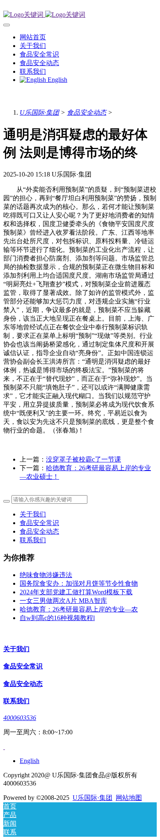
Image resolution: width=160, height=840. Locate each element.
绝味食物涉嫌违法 (46, 574)
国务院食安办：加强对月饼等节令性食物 (79, 583)
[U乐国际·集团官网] (80, 15)
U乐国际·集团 (39, 112)
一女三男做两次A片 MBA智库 (63, 600)
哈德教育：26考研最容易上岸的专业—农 (79, 609)
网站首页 (33, 37)
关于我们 (33, 514)
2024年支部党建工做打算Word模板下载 (76, 592)
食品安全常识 (39, 522)
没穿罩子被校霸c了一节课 (83, 459)
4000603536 (19, 717)
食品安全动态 (86, 112)
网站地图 (129, 797)
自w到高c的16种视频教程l (57, 617)
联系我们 (33, 540)
